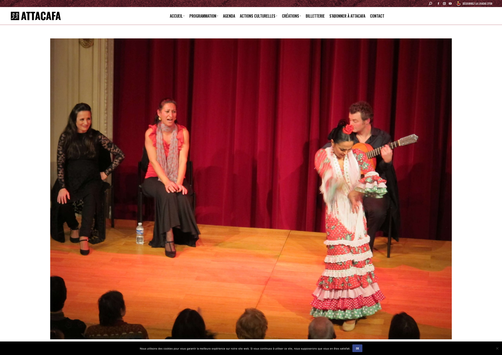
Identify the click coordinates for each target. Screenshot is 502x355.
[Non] (497, 348)
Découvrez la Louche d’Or (477, 3)
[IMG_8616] (251, 188)
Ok (357, 348)
